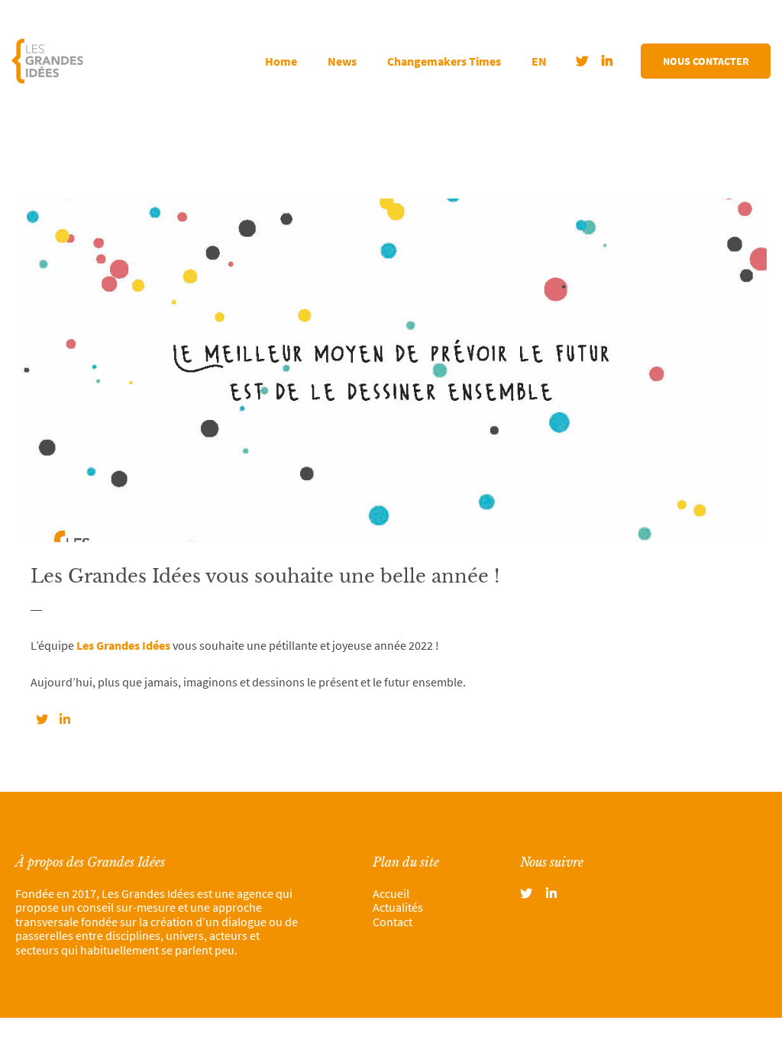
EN (539, 61)
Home (281, 61)
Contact (392, 921)
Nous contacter (706, 61)
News (342, 61)
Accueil (391, 893)
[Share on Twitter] (42, 719)
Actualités (398, 907)
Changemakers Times (444, 61)
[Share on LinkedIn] (64, 719)
